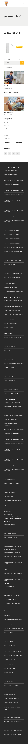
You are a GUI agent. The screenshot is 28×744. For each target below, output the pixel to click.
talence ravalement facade (12, 603)
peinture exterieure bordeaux (13, 273)
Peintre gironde (9, 319)
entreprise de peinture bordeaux (14, 190)
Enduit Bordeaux (9, 496)
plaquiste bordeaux (10, 283)
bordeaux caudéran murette (12, 552)
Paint (5, 128)
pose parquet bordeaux (11, 287)
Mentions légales (7, 511)
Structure (7, 138)
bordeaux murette (9, 524)
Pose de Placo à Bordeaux (11, 483)
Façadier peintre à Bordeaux (12, 500)
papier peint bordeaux (10, 226)
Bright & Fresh (8, 112)
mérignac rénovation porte (12, 721)
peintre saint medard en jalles (13, 363)
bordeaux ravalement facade (12, 542)
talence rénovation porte (12, 608)
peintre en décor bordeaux (12, 256)
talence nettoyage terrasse (12, 591)
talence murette (9, 586)
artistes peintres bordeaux (12, 170)
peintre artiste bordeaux (11, 234)
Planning (6, 132)
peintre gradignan (9, 355)
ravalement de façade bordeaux (13, 291)
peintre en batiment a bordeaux (13, 247)
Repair (6, 135)
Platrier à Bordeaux (10, 475)
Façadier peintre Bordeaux (12, 505)
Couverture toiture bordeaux (13, 306)
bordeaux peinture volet (11, 537)
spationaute (16, 59)
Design (6, 122)
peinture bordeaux (9, 269)
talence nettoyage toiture (12, 595)
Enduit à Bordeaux (9, 492)
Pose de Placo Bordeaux (11, 487)
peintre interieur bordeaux (12, 260)
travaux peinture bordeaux (12, 402)
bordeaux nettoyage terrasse (13, 529)
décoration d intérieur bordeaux (14, 180)
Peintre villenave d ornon (12, 372)
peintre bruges (8, 327)
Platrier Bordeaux (9, 479)
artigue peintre (8, 376)
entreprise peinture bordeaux (13, 206)
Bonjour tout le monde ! (11, 92)
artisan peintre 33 (9, 380)
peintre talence (9, 367)
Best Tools (7, 86)
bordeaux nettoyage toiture (12, 533)
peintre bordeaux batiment (12, 238)
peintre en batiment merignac (13, 342)
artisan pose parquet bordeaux (13, 314)
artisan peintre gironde (11, 385)
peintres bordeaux (9, 264)
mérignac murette (9, 726)
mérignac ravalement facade (12, 717)
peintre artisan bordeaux (11, 230)
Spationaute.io (7, 516)
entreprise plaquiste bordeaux (13, 216)
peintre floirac (8, 350)
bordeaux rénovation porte (12, 546)
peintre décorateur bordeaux (13, 243)
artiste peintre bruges (11, 389)
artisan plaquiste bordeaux (12, 310)
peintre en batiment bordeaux (13, 251)
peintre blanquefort (10, 323)
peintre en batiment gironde (12, 337)
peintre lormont (9, 359)
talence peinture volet (11, 599)
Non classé (7, 125)
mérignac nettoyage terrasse (13, 730)
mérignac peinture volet (11, 713)
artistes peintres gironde (12, 393)
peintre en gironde (9, 346)
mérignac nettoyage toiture (12, 734)
